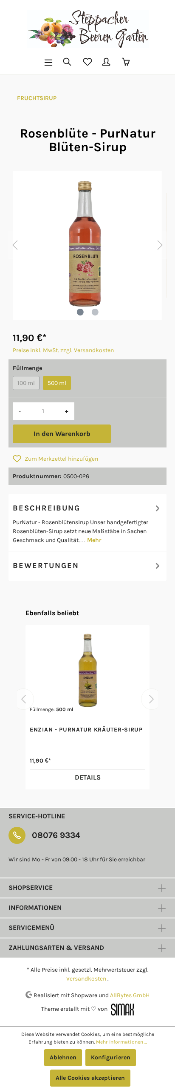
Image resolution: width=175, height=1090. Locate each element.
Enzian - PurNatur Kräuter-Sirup (86, 729)
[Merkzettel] (87, 62)
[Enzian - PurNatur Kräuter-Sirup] (87, 671)
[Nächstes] (160, 245)
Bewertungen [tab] (46, 565)
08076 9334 (56, 835)
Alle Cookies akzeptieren (90, 1077)
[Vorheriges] (14, 245)
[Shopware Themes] (121, 1009)
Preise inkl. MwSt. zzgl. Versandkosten (63, 350)
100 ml (26, 383)
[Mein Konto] (107, 62)
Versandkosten (86, 978)
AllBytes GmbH (130, 994)
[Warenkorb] (126, 62)
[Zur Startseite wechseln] (87, 29)
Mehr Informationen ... (121, 1042)
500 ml (57, 383)
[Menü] (48, 62)
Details (88, 777)
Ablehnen (63, 1057)
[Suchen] (68, 62)
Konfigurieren (110, 1057)
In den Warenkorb (62, 434)
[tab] (87, 522)
